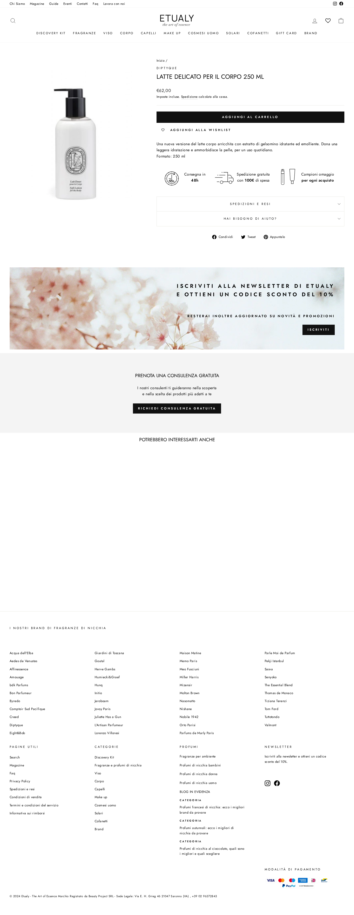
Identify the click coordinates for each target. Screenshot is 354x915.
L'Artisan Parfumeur (109, 725)
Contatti (82, 3)
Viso (108, 33)
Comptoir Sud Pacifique (27, 708)
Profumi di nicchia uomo (198, 782)
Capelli (149, 33)
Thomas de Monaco (279, 693)
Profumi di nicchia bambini (200, 765)
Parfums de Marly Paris (197, 733)
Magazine (37, 3)
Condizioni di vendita (26, 797)
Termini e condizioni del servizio (34, 805)
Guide (54, 3)
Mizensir (186, 685)
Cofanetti (258, 33)
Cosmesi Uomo (203, 33)
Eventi (67, 3)
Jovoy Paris (102, 708)
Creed (14, 716)
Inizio (160, 60)
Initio (98, 693)
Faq (95, 3)
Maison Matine (190, 653)
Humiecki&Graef (107, 677)
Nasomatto (187, 700)
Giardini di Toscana (109, 653)
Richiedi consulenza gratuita (177, 408)
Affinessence (19, 669)
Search (15, 757)
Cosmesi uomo (105, 805)
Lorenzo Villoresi (107, 733)
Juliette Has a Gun (108, 716)
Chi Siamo (17, 3)
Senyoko (271, 677)
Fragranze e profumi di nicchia (118, 765)
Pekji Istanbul (274, 660)
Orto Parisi (188, 725)
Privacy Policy (20, 781)
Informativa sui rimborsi (27, 813)
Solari (233, 33)
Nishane (186, 708)
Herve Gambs (105, 669)
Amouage (17, 677)
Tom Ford (271, 708)
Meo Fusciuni (189, 669)
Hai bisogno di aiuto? (250, 218)
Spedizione (189, 96)
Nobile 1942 (189, 716)
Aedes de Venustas (23, 660)
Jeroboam (102, 700)
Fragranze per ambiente (198, 756)
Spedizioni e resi (250, 204)
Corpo (127, 33)
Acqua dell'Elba (21, 653)
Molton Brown (190, 693)
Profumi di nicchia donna (199, 773)
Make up (172, 33)
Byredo (15, 700)
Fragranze (84, 33)
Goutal (99, 660)
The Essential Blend (279, 685)
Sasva (269, 669)
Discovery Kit (51, 33)
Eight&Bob (17, 733)
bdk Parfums (19, 685)
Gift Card (286, 33)
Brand (311, 33)
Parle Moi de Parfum (280, 653)
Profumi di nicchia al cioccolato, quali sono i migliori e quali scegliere (212, 851)
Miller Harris (189, 677)
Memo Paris (188, 660)
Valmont (270, 725)
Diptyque (167, 68)
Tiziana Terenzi (276, 700)
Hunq (99, 685)
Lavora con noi (114, 3)
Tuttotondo (272, 716)
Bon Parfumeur (21, 693)
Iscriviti (319, 329)
